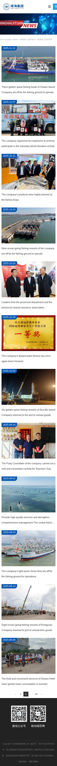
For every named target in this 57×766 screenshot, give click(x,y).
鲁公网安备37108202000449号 (19, 750)
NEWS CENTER (27, 39)
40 (36, 694)
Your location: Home (9, 39)
